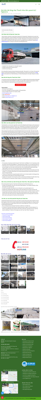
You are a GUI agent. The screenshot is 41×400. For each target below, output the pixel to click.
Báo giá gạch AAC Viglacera (27, 345)
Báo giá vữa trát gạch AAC (27, 355)
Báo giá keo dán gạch (26, 349)
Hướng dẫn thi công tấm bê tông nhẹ (29, 371)
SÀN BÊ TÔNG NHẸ (4, 319)
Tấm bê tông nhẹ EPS (26, 387)
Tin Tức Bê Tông (4, 293)
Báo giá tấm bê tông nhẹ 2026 (28, 342)
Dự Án (2, 290)
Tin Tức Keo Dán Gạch (5, 297)
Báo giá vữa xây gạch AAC (27, 354)
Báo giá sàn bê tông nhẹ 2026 (28, 344)
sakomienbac (4, 13)
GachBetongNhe (33, 398)
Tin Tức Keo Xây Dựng (5, 298)
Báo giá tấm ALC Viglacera (27, 347)
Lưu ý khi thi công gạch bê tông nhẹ (29, 375)
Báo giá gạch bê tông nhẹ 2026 (28, 340)
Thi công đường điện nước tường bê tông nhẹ (31, 376)
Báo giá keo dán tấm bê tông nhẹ (28, 350)
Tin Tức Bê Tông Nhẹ (17, 13)
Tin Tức (2, 292)
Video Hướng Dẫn (4, 303)
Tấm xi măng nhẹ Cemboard (28, 386)
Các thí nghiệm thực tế (27, 378)
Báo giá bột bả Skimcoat (27, 352)
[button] (2, 147)
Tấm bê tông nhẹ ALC (26, 384)
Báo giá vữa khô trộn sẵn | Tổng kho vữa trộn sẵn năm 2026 (11, 332)
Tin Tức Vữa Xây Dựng (5, 302)
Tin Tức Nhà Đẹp (4, 300)
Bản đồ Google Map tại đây (6, 93)
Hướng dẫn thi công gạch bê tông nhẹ (29, 373)
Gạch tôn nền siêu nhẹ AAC (6, 306)
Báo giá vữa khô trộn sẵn (27, 357)
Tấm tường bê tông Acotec (27, 389)
